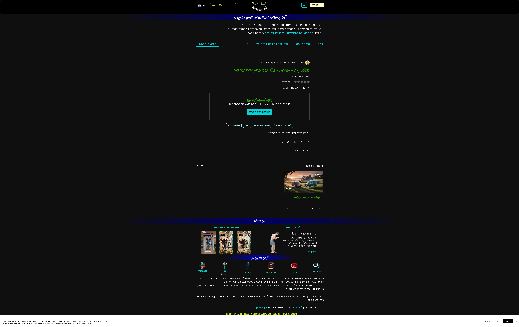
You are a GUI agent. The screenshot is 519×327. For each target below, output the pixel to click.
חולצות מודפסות (293, 227)
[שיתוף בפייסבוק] (308, 142)
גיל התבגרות (234, 125)
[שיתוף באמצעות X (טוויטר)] (301, 142)
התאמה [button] (487, 321)
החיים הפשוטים (262, 125)
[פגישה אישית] (316, 265)
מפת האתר (202, 271)
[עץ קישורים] (225, 265)
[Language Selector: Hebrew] (201, 6)
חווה (247, 125)
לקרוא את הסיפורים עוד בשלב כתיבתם (288, 33)
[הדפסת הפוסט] (281, 142)
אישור (508, 321)
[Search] (304, 5)
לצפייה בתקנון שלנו (11, 323)
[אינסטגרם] (271, 265)
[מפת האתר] (202, 265)
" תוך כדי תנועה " (282, 125)
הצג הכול (200, 166)
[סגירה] (515, 321)
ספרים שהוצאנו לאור (226, 227)
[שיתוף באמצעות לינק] (288, 142)
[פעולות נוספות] (211, 62)
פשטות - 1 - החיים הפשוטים (307, 197)
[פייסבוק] (247, 265)
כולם (320, 44)
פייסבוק (248, 272)
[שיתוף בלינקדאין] (295, 142)
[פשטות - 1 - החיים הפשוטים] (303, 182)
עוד (248, 44)
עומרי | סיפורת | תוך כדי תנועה (273, 44)
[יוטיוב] (294, 265)
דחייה (497, 321)
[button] (317, 5)
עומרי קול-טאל (304, 44)
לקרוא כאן (297, 307)
